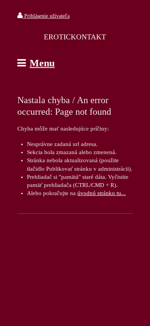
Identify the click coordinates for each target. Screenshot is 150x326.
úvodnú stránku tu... (101, 193)
